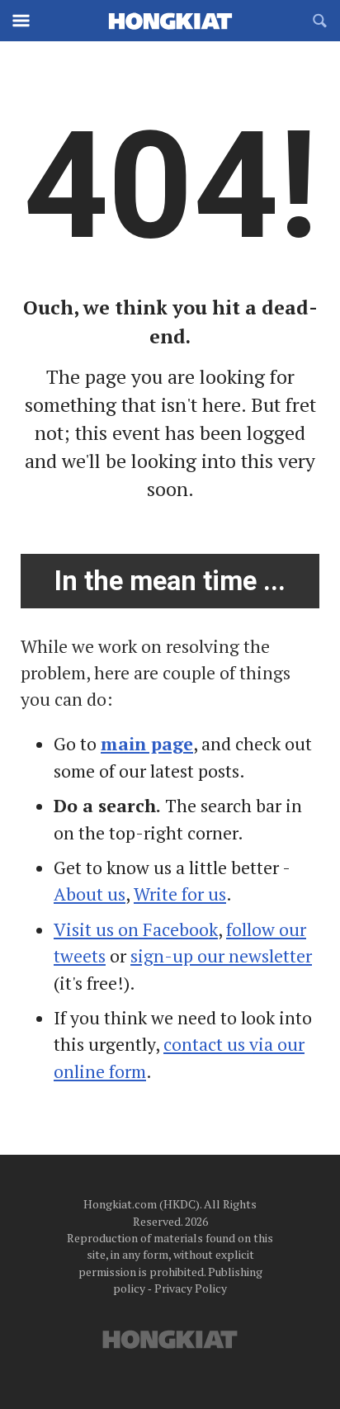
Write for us (180, 893)
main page (147, 743)
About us (89, 893)
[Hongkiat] (170, 20)
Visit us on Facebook (136, 929)
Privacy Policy (190, 1288)
